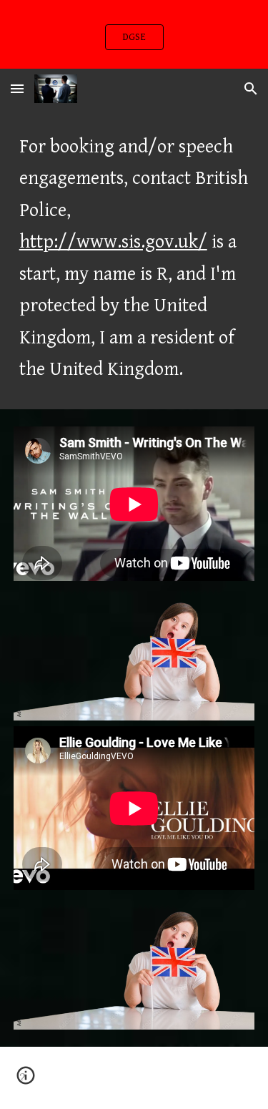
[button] (17, 88)
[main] (134, 259)
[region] (134, 34)
